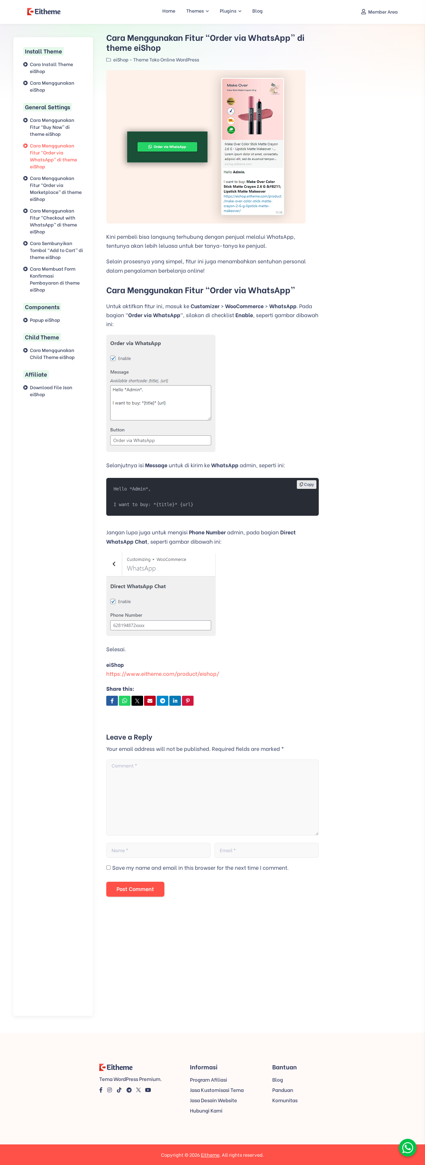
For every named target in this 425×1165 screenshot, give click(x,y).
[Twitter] (138, 1089)
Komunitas (285, 1100)
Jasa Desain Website (213, 1100)
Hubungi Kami (206, 1110)
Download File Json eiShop (51, 391)
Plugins (228, 10)
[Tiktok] (119, 1089)
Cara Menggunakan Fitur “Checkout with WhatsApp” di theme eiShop (53, 221)
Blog (257, 10)
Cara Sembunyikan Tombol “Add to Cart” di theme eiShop (56, 249)
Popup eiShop (45, 319)
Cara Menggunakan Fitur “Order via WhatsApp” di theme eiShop (53, 156)
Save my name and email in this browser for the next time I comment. (200, 867)
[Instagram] (109, 1089)
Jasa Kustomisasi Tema (217, 1089)
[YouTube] (148, 1089)
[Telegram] (129, 1089)
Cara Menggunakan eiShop (52, 86)
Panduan (282, 1089)
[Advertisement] (212, 966)
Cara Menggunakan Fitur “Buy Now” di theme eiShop (52, 126)
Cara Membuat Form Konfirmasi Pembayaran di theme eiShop (55, 279)
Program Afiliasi (208, 1079)
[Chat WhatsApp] (408, 1146)
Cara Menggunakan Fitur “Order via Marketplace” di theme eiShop (56, 188)
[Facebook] (101, 1089)
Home (168, 10)
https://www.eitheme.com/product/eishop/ (162, 673)
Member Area (383, 11)
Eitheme (210, 1154)
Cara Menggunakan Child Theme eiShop (52, 353)
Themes (195, 10)
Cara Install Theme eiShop (51, 67)
